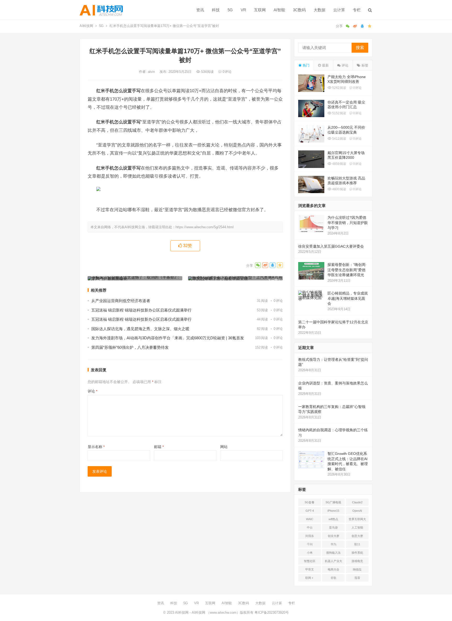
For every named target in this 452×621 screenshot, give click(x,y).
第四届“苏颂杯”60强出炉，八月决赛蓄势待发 (130, 347)
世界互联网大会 (357, 520)
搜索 (360, 47)
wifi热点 (333, 519)
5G (230, 10)
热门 (305, 65)
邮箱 (159, 447)
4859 (338, 164)
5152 (338, 113)
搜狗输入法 (333, 552)
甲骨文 (309, 569)
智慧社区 (309, 561)
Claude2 (357, 502)
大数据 (319, 10)
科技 (216, 10)
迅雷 (357, 577)
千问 (310, 544)
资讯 (200, 10)
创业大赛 (333, 535)
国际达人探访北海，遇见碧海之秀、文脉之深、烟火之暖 (140, 328)
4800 (338, 189)
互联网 (260, 10)
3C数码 (299, 10)
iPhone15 (333, 510)
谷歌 (333, 577)
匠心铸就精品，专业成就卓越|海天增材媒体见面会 (347, 298)
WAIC (309, 519)
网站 (224, 447)
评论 (92, 391)
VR (243, 10)
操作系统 (357, 552)
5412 (338, 138)
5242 (338, 88)
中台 (310, 527)
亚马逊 (333, 527)
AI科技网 (86, 26)
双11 (357, 544)
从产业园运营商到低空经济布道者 (120, 300)
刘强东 (309, 535)
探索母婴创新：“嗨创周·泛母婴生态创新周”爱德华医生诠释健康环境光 (347, 270)
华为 (333, 544)
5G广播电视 (333, 502)
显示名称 (96, 447)
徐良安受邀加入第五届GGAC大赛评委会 (331, 246)
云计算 (339, 10)
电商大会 (333, 569)
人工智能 (357, 527)
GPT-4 (310, 510)
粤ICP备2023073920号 (271, 612)
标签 (364, 65)
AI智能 (279, 10)
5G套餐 (309, 502)
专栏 (357, 10)
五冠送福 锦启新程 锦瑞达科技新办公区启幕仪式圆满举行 (141, 310)
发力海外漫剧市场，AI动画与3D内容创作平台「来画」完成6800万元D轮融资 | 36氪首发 (167, 338)
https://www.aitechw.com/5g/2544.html (205, 227)
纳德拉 (357, 569)
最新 (325, 65)
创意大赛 (357, 535)
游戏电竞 (357, 561)
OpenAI (357, 510)
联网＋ (309, 577)
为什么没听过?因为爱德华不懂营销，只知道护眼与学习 (347, 222)
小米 (310, 552)
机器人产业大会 (333, 562)
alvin (152, 72)
